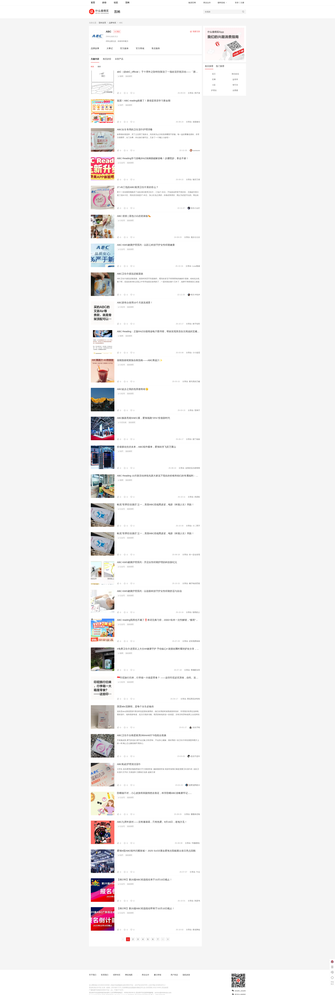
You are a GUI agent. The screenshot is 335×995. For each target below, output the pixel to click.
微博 (121, 76)
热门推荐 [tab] (220, 66)
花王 (214, 74)
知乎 (121, 105)
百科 (117, 11)
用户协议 (174, 975)
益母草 (235, 79)
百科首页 (102, 23)
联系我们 (104, 975)
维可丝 (235, 85)
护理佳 (214, 90)
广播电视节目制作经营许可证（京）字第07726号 (106, 990)
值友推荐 (129, 76)
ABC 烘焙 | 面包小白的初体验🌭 (134, 216)
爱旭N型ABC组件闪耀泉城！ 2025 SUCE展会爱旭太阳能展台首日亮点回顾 (156, 850)
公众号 (122, 163)
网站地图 (128, 975)
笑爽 (214, 79)
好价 (104, 2)
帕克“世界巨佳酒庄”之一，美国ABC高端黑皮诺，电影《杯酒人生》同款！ (155, 504)
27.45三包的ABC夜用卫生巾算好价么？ (137, 187)
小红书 (122, 220)
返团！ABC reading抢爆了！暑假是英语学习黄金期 (143, 100)
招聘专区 (116, 975)
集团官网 (192, 3)
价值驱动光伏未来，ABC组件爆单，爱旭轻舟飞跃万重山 (146, 447)
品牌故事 (95, 48)
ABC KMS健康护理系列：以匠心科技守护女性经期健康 (146, 245)
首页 (93, 2)
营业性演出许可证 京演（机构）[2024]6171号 (105, 987)
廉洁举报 (157, 975)
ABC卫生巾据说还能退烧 (130, 273)
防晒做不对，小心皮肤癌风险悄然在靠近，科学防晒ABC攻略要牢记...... (154, 793)
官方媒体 (124, 48)
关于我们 (92, 975)
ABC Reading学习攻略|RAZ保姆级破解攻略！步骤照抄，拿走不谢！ (152, 158)
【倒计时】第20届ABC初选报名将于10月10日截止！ (144, 879)
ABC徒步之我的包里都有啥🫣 (132, 389)
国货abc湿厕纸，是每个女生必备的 (135, 706)
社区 (116, 2)
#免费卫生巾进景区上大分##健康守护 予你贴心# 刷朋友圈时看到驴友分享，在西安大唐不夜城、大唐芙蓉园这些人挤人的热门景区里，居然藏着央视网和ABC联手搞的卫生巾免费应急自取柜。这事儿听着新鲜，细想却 (158, 648)
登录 (237, 3)
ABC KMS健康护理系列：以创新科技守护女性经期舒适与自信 (149, 591)
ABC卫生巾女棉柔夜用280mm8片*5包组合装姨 (141, 735)
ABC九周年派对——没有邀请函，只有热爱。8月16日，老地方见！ (152, 822)
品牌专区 (112, 23)
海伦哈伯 (235, 74)
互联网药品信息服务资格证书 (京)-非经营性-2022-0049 (141, 987)
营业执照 (165, 987)
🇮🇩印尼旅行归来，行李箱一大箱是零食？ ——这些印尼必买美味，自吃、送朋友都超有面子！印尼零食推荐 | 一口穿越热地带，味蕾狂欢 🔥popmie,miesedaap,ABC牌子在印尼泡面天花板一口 (158, 677)
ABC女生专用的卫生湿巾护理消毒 (134, 129)
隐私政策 (186, 975)
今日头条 (123, 422)
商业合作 (207, 3)
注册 (242, 3)
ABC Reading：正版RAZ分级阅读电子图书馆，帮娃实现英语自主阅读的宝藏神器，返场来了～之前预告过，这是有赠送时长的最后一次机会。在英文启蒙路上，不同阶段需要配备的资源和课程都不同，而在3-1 (158, 331)
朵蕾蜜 (235, 90)
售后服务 (156, 48)
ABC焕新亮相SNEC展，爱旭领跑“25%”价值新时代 (143, 418)
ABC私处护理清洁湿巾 (129, 764)
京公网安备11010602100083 (99, 985)
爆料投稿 (221, 3)
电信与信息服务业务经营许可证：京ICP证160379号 (129, 985)
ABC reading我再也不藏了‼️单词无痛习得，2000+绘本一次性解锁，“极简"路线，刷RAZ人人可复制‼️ (158, 620)
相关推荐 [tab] (209, 66)
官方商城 (140, 48)
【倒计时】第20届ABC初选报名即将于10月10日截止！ (145, 908)
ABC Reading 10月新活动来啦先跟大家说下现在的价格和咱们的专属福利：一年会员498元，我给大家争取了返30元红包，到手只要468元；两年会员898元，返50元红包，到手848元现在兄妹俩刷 (158, 475)
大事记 (110, 48)
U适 (213, 85)
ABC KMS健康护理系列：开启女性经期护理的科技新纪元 (147, 562)
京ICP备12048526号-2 (157, 985)
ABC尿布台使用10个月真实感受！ (135, 302)
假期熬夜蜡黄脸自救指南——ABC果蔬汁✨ (139, 360)
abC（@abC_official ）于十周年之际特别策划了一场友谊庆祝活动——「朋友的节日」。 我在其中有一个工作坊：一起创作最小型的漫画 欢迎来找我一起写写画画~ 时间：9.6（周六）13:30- (158, 71)
